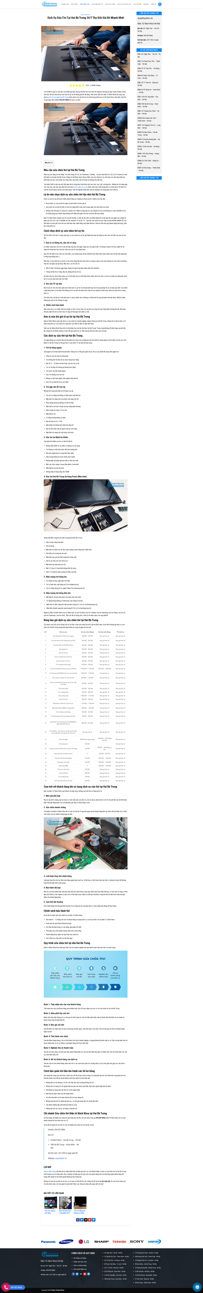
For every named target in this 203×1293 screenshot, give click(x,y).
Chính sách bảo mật (80, 1262)
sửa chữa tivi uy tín (81, 187)
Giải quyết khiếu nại (80, 1269)
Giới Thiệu (74, 4)
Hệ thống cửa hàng (80, 1258)
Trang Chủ (65, 4)
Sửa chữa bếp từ (97, 4)
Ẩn (52, 162)
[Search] (160, 4)
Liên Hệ (153, 4)
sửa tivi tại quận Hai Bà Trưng (59, 97)
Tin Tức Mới (137, 4)
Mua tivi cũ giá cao (124, 4)
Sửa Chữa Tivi (84, 4)
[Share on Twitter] (82, 1220)
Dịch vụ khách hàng (80, 1265)
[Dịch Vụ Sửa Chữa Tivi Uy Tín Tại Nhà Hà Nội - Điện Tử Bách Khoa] (49, 4)
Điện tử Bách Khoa (50, 1171)
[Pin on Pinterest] (89, 1220)
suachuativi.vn (60, 1158)
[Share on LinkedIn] (93, 1220)
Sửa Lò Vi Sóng (110, 4)
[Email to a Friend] (86, 1220)
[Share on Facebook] (78, 1220)
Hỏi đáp (146, 4)
